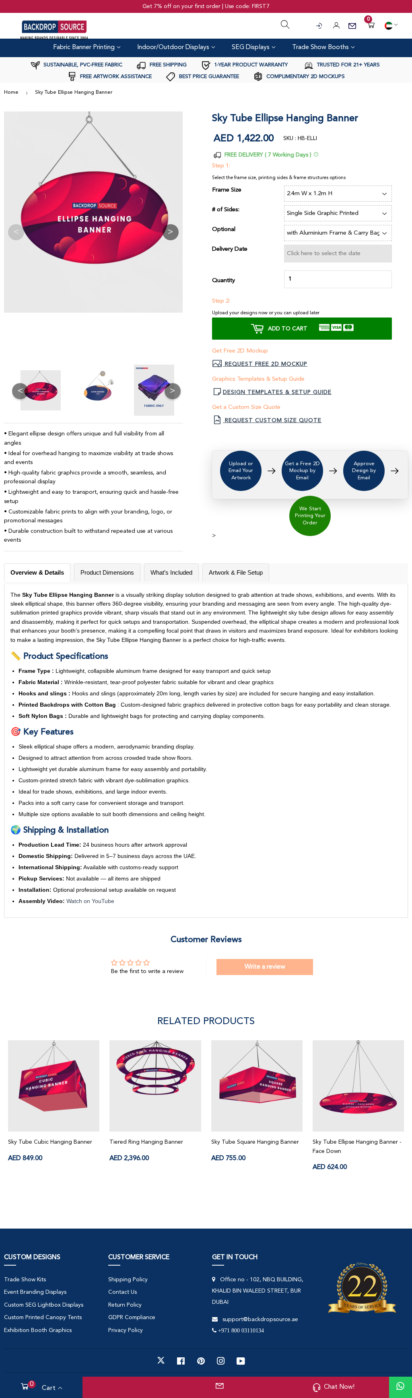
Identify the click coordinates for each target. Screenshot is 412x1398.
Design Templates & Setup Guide (277, 392)
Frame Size (226, 190)
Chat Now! (339, 1387)
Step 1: (221, 166)
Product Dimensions (107, 572)
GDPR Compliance (131, 1317)
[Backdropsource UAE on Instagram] (221, 1360)
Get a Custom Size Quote (246, 407)
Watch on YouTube (90, 901)
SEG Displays (251, 47)
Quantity (223, 281)
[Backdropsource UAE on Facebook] (181, 1360)
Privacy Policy (125, 1330)
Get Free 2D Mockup (240, 351)
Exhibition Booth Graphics (38, 1330)
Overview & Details (37, 572)
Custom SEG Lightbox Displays (43, 1305)
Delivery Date (229, 249)
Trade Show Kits (25, 1280)
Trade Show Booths (321, 47)
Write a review (265, 967)
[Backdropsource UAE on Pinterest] (201, 1360)
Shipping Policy (128, 1280)
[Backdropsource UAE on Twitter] (161, 1360)
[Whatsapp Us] (400, 1387)
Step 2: (221, 301)
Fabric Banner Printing (84, 47)
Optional (223, 230)
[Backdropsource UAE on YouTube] (241, 1360)
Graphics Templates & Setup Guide (258, 379)
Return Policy (125, 1305)
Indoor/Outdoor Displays (174, 47)
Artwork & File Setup (236, 572)
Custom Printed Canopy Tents (43, 1317)
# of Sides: (225, 210)
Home (11, 92)
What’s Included (171, 572)
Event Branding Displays (35, 1292)
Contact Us (122, 1292)
